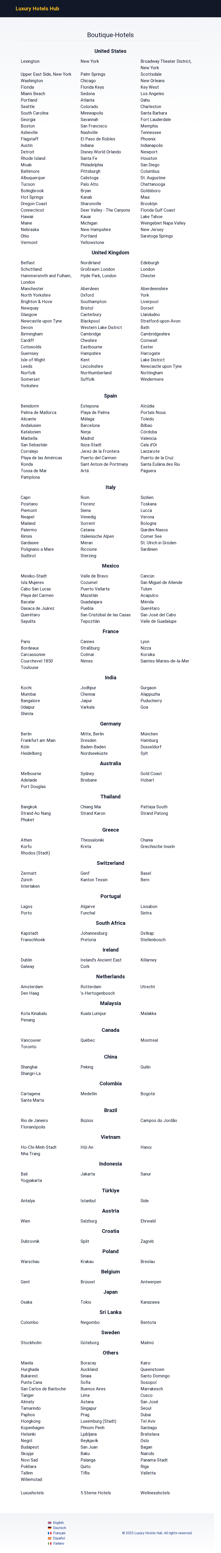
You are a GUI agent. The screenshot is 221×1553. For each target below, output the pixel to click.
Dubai (145, 1414)
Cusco (146, 1395)
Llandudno (150, 314)
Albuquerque (33, 177)
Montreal (149, 1040)
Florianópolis (33, 1127)
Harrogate (150, 353)
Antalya (28, 1200)
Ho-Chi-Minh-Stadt (39, 1147)
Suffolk (88, 379)
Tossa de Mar (34, 470)
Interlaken (30, 886)
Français (59, 1533)
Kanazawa (149, 1302)
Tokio (86, 1302)
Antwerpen (150, 1281)
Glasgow (29, 314)
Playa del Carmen (37, 595)
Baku (85, 1453)
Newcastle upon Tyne (41, 321)
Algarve (88, 906)
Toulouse (29, 667)
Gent (25, 1281)
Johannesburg (94, 933)
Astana (87, 1401)
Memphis (149, 126)
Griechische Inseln (157, 846)
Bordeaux (30, 648)
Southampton (93, 301)
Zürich (26, 879)
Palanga (88, 1460)
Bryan (86, 190)
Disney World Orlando (101, 151)
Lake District (152, 359)
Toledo (147, 419)
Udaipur (28, 707)
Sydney (87, 773)
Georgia (28, 119)
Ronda (27, 464)
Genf (85, 873)
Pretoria (88, 939)
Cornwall (148, 340)
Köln (25, 746)
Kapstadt (29, 933)
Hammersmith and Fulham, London (46, 279)
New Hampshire (96, 229)
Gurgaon (148, 687)
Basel (145, 873)
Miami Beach (33, 93)
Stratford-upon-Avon (160, 321)
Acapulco (149, 595)
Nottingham (151, 372)
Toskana (148, 504)
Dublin (26, 960)
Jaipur (86, 700)
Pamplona (30, 477)
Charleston (150, 106)
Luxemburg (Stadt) (98, 1421)
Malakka (148, 1013)
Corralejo (29, 451)
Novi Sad (29, 1460)
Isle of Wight (33, 359)
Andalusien (31, 425)
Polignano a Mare (37, 549)
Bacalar (28, 601)
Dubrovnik (30, 1241)
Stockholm (31, 1342)
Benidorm (30, 406)
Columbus (149, 171)
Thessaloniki (92, 840)
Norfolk (28, 372)
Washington (32, 80)
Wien (25, 1221)
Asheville (29, 132)
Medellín (89, 1093)
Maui (145, 197)
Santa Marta (32, 1100)
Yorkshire (29, 385)
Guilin (145, 1067)
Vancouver (31, 1040)
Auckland (89, 1369)
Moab (26, 164)
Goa (144, 707)
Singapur (89, 1408)
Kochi (26, 687)
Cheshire (89, 340)
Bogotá (147, 1093)
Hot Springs (32, 197)
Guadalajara (91, 601)
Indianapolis (151, 145)
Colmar (87, 654)
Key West (149, 87)
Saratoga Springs (156, 236)
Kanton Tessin (94, 879)
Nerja (86, 431)
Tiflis (85, 1473)
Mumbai (28, 694)
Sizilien (146, 497)
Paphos (28, 1414)
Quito (86, 1466)
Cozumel (89, 582)
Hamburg (149, 740)
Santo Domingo (155, 1375)
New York (90, 61)
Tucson (28, 184)
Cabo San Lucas (36, 589)
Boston (28, 126)
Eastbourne (91, 346)
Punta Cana (31, 1382)
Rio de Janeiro (34, 1120)
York (144, 295)
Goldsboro (150, 190)
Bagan (146, 1447)
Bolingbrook (32, 190)
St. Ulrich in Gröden (158, 542)
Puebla (87, 608)
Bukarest (29, 1375)
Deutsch (59, 1528)
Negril (26, 1440)
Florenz (88, 504)
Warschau (30, 1261)
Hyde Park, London (98, 275)
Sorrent (88, 523)
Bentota (148, 1322)
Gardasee (30, 542)
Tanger (27, 1395)
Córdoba (148, 431)
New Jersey (151, 229)
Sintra (146, 913)
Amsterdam (32, 986)
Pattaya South (153, 806)
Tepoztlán (90, 621)
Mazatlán (89, 595)
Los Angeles (152, 93)
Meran (87, 542)
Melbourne (31, 773)
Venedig (88, 516)
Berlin (26, 733)
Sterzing (88, 555)
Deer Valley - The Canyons (105, 210)
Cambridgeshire (155, 334)
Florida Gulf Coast (157, 210)
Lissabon (148, 906)
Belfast (28, 262)
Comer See (151, 536)
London (147, 269)
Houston (148, 158)
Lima (85, 1395)
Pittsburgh (90, 171)
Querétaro (150, 608)
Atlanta (87, 100)
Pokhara (28, 1466)
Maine (26, 223)
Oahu (145, 100)
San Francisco (94, 126)
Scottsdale (151, 74)
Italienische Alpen (97, 536)
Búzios (87, 1120)
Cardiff (27, 340)
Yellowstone (92, 242)
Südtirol (28, 555)
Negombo (90, 1322)
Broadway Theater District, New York (165, 64)
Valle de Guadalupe (158, 621)
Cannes (87, 641)
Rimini (26, 536)
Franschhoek (33, 939)
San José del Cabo (158, 614)
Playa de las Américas (41, 457)
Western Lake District (101, 327)
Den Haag (30, 993)
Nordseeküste (94, 753)
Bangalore (30, 700)
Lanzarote (150, 451)
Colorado (89, 106)
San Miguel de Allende (161, 582)
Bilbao (146, 425)
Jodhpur (88, 687)
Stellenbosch (153, 939)
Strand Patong (154, 813)
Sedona (88, 93)
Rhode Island (33, 158)
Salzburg (89, 1221)
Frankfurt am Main (38, 740)
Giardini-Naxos (154, 529)
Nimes (87, 661)
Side (144, 1200)
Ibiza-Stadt (91, 444)
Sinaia (86, 1375)
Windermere (152, 379)
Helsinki (28, 1434)
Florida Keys (92, 87)
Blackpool (90, 321)
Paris (25, 641)
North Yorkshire (36, 295)
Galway (27, 966)
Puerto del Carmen (98, 457)
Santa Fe (89, 158)
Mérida (147, 601)
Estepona (90, 406)
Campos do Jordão (158, 1120)
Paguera (148, 470)
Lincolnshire (92, 366)
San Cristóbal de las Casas (106, 614)
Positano (29, 504)
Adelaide (29, 780)
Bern (144, 879)
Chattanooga (152, 184)
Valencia (148, 438)
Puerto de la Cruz (157, 457)
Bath (144, 327)
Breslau (147, 1261)
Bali (24, 1174)
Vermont (29, 242)
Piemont (29, 510)
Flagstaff (29, 139)
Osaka (26, 1302)
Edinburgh (149, 262)
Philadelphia (92, 164)
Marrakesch (151, 1388)
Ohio (25, 236)
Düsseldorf (150, 746)
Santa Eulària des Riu (160, 464)
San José (149, 1401)
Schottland (31, 269)
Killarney (148, 960)
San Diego (149, 164)
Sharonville (91, 203)
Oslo (144, 1440)
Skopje (27, 1453)
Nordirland (90, 262)
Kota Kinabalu (34, 1013)
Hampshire (91, 353)
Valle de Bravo (94, 576)
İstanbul (88, 1200)
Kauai (86, 216)
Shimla (27, 713)
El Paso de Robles (98, 139)
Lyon (144, 641)
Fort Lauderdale (155, 119)
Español (59, 1538)
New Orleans (152, 80)
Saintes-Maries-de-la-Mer (164, 661)
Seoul (145, 1408)
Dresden (88, 740)
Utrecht (147, 986)
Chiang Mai (91, 806)
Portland (29, 100)
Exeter (146, 346)
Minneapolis (92, 113)
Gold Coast (151, 773)
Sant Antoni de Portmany (104, 464)
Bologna (148, 523)
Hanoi (146, 1147)
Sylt (144, 753)
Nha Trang (30, 1153)
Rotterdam (91, 986)
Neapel (27, 516)
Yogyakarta (31, 1180)
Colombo (29, 1322)
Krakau (87, 1261)
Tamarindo (31, 1408)
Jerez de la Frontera (100, 451)
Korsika (147, 654)
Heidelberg (31, 753)
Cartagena (30, 1093)
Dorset (147, 308)
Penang (28, 1020)
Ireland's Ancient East (101, 960)
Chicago (88, 80)
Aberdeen (90, 288)
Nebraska (30, 229)
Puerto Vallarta (95, 589)
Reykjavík (89, 1440)
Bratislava (149, 1434)
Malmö (147, 1342)
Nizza (145, 648)
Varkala (88, 707)
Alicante (28, 419)
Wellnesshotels (155, 1492)
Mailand (28, 523)
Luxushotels (32, 1492)
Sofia (85, 1382)
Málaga (87, 419)
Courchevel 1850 (37, 661)
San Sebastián (34, 444)
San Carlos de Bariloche (43, 1388)
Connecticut (32, 210)
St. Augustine (153, 177)
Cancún (147, 576)
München (149, 733)
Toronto (28, 1046)
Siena (86, 510)
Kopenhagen (32, 1427)
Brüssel (88, 1281)
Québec (88, 1040)
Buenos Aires (93, 1388)
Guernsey (29, 353)
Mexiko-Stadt (34, 576)
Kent (85, 359)
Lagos (26, 906)
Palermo (29, 529)
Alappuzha (150, 694)
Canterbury (91, 314)
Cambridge (91, 334)
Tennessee (150, 132)
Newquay (29, 308)
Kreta (86, 846)
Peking (87, 1067)
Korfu (26, 846)
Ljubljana (89, 1434)
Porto (26, 913)
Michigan (89, 223)
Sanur (145, 1174)
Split (85, 1241)
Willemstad (31, 1479)
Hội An (87, 1147)
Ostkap (147, 933)
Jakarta (88, 1174)
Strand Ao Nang (36, 813)
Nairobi (147, 1453)
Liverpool (149, 301)
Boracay (88, 1363)
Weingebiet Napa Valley (162, 223)
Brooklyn (148, 203)
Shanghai (29, 1067)
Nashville (89, 132)
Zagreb (147, 1241)
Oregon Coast (34, 203)
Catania (88, 529)
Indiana (87, 145)
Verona (147, 516)
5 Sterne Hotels (96, 1492)
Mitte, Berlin (92, 733)
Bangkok (29, 806)
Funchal (88, 913)
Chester (148, 275)
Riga (144, 1466)
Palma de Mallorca (38, 412)
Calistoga (89, 177)
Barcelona (90, 425)
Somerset (30, 379)
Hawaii (27, 216)
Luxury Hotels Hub (37, 9)
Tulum (146, 589)
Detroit (27, 151)
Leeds (26, 366)
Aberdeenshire (154, 288)
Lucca (146, 510)
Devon (27, 327)
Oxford (87, 295)
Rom (85, 497)
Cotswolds (31, 346)
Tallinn (27, 1473)
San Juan (89, 1447)
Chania (146, 840)
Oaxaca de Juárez (37, 608)
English (58, 1523)
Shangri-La (31, 1073)
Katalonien (31, 431)
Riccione (89, 549)
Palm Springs (93, 74)
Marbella (29, 438)
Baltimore (30, 171)
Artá (85, 470)
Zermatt (28, 873)
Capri (25, 497)
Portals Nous (153, 412)
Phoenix (148, 139)
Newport (149, 151)
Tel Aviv (148, 1421)
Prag (85, 1414)
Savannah (89, 119)
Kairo (145, 1363)
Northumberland (96, 372)
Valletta (148, 1473)
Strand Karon (93, 813)
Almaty (27, 1401)
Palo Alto (89, 184)
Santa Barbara (153, 113)
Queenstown (152, 1369)
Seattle (28, 106)
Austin (27, 145)
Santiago (148, 1427)
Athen (26, 840)
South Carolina (34, 113)
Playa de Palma (95, 412)
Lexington (30, 61)
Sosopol (148, 1382)
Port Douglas (33, 786)
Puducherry (151, 700)
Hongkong (30, 1421)
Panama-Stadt (154, 1460)
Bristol (87, 308)
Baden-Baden (93, 746)
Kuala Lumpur (93, 1013)
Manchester (32, 288)
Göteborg (90, 1342)
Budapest (30, 1447)
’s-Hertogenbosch (98, 993)
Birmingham (32, 334)
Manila (27, 1363)
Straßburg (90, 648)
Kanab (86, 197)
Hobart (147, 780)
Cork (85, 966)
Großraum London (98, 269)
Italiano (58, 1543)
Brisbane (89, 780)
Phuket (27, 819)
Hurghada (30, 1369)
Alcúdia (147, 406)
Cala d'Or (148, 444)
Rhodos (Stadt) (35, 853)
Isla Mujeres (32, 582)
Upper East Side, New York (46, 74)
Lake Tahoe (151, 216)
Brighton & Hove (36, 301)
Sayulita (28, 621)
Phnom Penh (92, 1427)
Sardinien (149, 549)
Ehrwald (148, 1221)
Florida (27, 87)
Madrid (87, 438)
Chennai (88, 694)
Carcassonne (33, 654)
